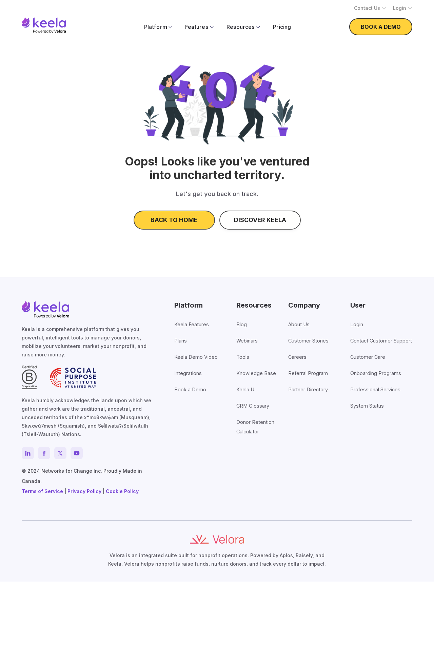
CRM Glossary (252, 406)
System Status (367, 406)
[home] (44, 25)
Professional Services (375, 389)
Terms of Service (42, 491)
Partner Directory (308, 389)
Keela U (245, 389)
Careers (297, 357)
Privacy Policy (84, 491)
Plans (180, 341)
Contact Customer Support (381, 341)
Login (356, 324)
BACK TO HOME (174, 219)
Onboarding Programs (375, 373)
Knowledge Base (256, 373)
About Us (299, 324)
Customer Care (367, 357)
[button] (370, 8)
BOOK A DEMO (381, 26)
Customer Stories (308, 341)
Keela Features (191, 324)
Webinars (247, 341)
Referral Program (308, 373)
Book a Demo (190, 389)
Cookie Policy (122, 491)
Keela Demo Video (196, 357)
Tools (242, 357)
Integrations (188, 373)
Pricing (282, 27)
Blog (241, 324)
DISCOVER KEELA (260, 219)
